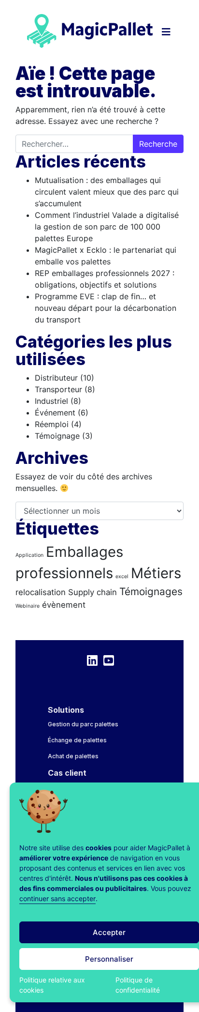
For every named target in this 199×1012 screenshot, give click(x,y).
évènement (63, 605)
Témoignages (151, 591)
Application (29, 555)
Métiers (156, 573)
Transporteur (58, 389)
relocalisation (40, 592)
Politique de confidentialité (137, 985)
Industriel (51, 401)
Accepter (109, 932)
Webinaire (27, 606)
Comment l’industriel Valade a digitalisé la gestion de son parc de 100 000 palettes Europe (107, 226)
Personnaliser (109, 959)
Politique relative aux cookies (52, 985)
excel (121, 576)
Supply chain (92, 592)
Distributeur (56, 378)
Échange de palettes (77, 740)
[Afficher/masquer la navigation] (166, 26)
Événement (55, 412)
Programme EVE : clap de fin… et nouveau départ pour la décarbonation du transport (105, 307)
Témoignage (57, 436)
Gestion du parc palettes (83, 724)
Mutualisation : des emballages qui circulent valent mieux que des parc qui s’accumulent (107, 191)
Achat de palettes (73, 756)
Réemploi (52, 424)
